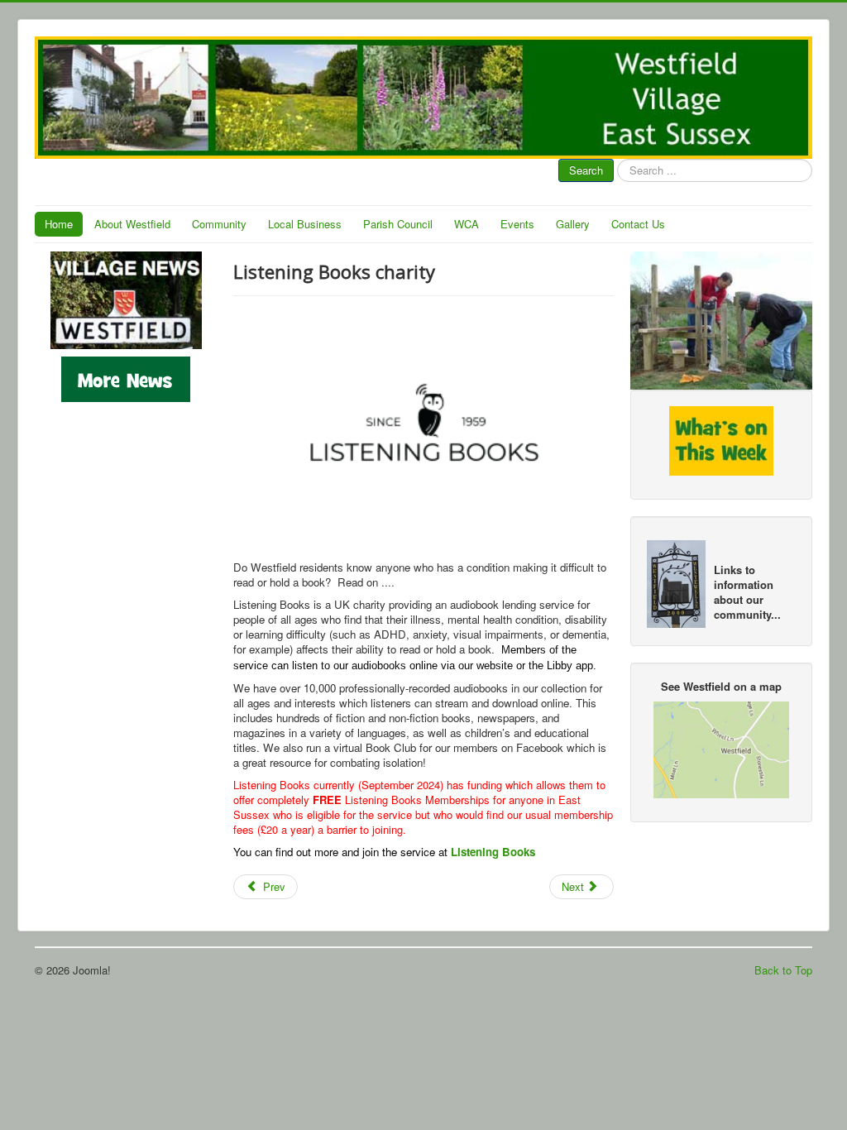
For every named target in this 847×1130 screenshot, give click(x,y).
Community (219, 224)
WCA (466, 224)
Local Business (305, 224)
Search (586, 170)
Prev (272, 886)
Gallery (573, 224)
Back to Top (783, 970)
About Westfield (132, 224)
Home (59, 224)
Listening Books (493, 851)
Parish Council (398, 224)
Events (517, 224)
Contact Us (638, 224)
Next (574, 886)
